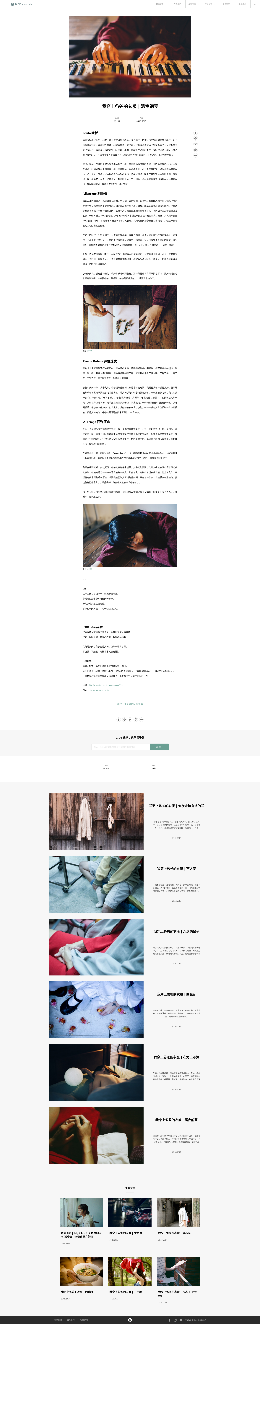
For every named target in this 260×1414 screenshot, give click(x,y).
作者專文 (226, 4)
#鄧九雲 (139, 704)
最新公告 (71, 1320)
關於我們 (58, 1320)
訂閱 (159, 747)
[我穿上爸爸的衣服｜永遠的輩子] (129, 975)
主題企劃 (208, 4)
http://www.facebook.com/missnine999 (106, 685)
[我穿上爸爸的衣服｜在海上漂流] (129, 1100)
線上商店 (242, 4)
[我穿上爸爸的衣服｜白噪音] (129, 1037)
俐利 (90, 351)
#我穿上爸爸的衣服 (126, 704)
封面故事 (160, 4)
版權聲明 (84, 1320)
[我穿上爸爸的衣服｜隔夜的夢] (129, 1163)
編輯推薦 (192, 4)
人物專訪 (177, 4)
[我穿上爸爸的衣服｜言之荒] (129, 912)
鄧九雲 (117, 121)
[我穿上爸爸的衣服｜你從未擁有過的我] (129, 849)
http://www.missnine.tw (99, 690)
